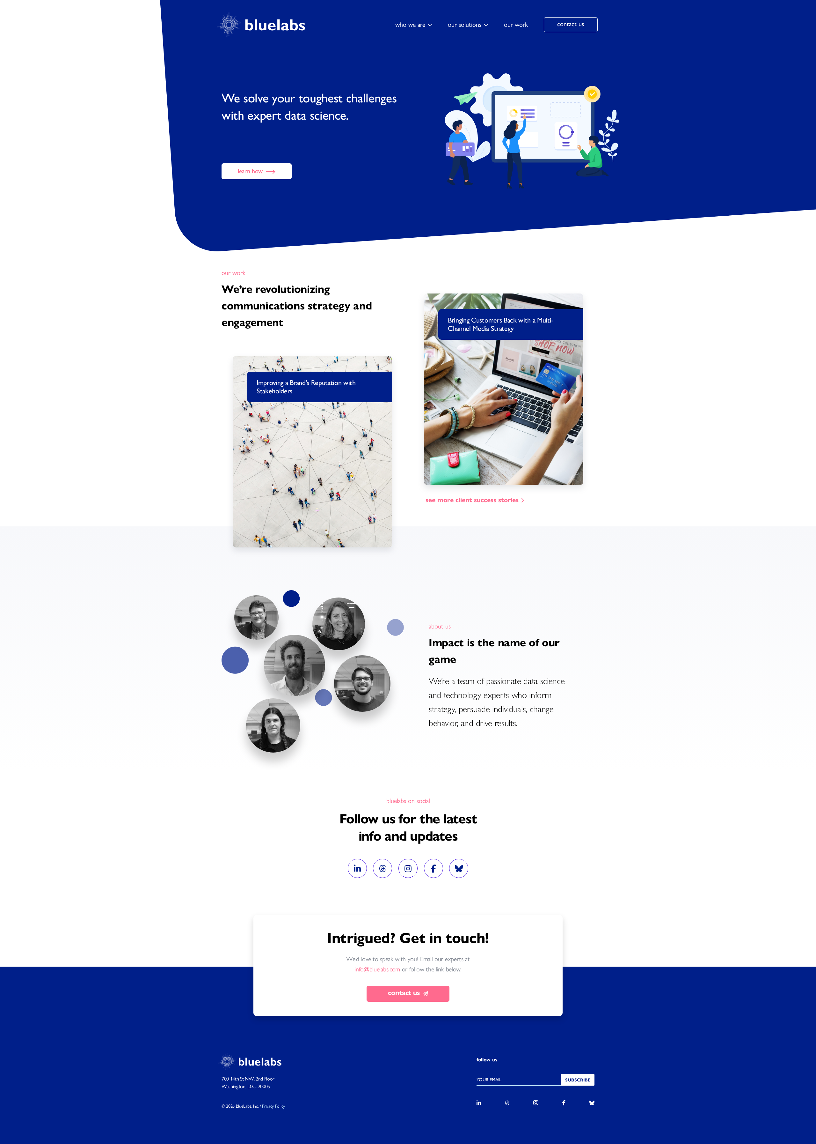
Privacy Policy (273, 1106)
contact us (570, 24)
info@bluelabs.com (377, 969)
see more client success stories (472, 500)
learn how (251, 171)
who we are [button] (410, 24)
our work (516, 24)
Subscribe (577, 1080)
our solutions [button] (464, 24)
